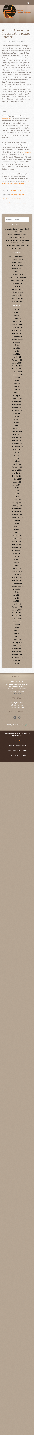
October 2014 (17, 654)
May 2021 (17, 422)
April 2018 (17, 532)
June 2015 (17, 631)
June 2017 (17, 559)
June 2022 (17, 384)
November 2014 (17, 651)
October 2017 (17, 547)
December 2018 (17, 509)
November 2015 (17, 616)
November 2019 (17, 476)
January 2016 (17, 610)
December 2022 (17, 366)
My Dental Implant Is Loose (17, 234)
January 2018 (17, 538)
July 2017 (17, 556)
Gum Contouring (17, 280)
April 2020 (17, 461)
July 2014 (17, 663)
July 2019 (17, 488)
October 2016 (17, 583)
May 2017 (17, 562)
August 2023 (17, 342)
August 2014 (17, 660)
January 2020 (17, 470)
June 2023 (17, 348)
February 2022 (17, 396)
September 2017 (17, 550)
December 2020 (17, 437)
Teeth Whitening (17, 298)
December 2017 (17, 541)
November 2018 (17, 512)
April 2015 (17, 637)
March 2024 (17, 321)
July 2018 (17, 523)
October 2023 (17, 336)
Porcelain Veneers (17, 289)
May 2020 (17, 458)
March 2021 (17, 428)
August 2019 (17, 485)
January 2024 (17, 327)
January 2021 (17, 434)
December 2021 (17, 401)
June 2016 (17, 595)
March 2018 (17, 535)
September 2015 (17, 622)
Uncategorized (17, 301)
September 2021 (17, 410)
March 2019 (17, 500)
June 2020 (17, 455)
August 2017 (17, 553)
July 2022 (17, 381)
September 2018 (17, 518)
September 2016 (17, 586)
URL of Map (17, 693)
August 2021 (17, 413)
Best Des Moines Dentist (17, 256)
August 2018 (17, 520)
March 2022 (17, 393)
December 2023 (17, 330)
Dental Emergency (17, 265)
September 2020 (17, 446)
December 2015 (17, 613)
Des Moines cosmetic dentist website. (15, 182)
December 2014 (17, 648)
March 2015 (17, 640)
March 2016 (17, 604)
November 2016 (17, 580)
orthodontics (7, 203)
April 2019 (17, 497)
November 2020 (17, 440)
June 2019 (17, 491)
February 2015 (17, 642)
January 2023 (17, 363)
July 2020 (17, 452)
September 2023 (17, 339)
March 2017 (17, 568)
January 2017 (17, 574)
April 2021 (17, 425)
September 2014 (17, 657)
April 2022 (17, 390)
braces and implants (17, 194)
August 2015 (17, 625)
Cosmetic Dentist (17, 259)
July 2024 (17, 309)
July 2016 (17, 592)
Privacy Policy (17, 740)
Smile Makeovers (17, 292)
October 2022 (17, 372)
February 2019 (17, 503)
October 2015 (17, 619)
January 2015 (17, 645)
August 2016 (17, 589)
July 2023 (17, 345)
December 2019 (17, 473)
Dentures (17, 271)
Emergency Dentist (17, 274)
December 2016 (17, 577)
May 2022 (17, 387)
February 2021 (17, 431)
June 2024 (17, 312)
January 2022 (17, 398)
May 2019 (17, 494)
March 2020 (17, 464)
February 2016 (17, 607)
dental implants (7, 118)
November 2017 (17, 544)
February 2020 (17, 467)
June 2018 (17, 526)
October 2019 (17, 479)
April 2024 (17, 318)
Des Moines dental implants (12, 199)
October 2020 (17, 443)
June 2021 (17, 419)
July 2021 (17, 416)
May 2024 (17, 315)
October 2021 (17, 407)
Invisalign (17, 286)
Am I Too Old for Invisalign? (17, 237)
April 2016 (17, 601)
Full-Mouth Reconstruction (17, 277)
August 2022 (17, 378)
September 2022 (17, 375)
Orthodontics (26, 152)
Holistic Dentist (17, 283)
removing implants (20, 203)
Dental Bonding (17, 262)
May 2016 (17, 598)
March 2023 (17, 357)
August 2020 (17, 449)
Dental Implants (16, 190)
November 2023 (17, 333)
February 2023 (17, 360)
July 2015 (17, 628)
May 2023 (17, 351)
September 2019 (17, 482)
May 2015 (17, 634)
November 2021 (17, 404)
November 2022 (17, 369)
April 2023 (17, 354)
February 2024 (17, 324)
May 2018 (17, 529)
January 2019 (17, 506)
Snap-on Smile (17, 295)
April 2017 (17, 565)
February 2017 (17, 571)
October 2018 (17, 515)
